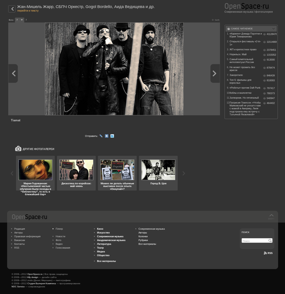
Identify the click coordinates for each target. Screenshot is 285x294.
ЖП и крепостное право (243, 49)
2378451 (271, 50)
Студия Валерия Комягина (41, 283)
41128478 (272, 34)
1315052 (271, 54)
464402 (271, 103)
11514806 (272, 42)
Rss (270, 253)
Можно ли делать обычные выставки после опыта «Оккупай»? (117, 186)
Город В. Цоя (158, 183)
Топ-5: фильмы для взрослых (240, 81)
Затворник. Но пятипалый (244, 97)
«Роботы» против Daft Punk (245, 87)
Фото (58, 240)
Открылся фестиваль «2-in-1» (245, 43)
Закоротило (236, 75)
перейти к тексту (28, 10)
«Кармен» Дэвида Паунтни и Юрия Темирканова (246, 35)
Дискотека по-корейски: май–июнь (76, 184)
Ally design (32, 277)
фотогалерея (264, 11)
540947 (271, 98)
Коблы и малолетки (240, 92)
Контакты (19, 244)
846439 (271, 75)
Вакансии (19, 240)
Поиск (245, 232)
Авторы (18, 232)
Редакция (19, 228)
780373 (271, 93)
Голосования (63, 247)
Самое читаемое (242, 28)
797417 (271, 88)
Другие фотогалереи (38, 149)
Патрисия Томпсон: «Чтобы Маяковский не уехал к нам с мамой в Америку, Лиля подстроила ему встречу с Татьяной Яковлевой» (245, 108)
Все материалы (147, 244)
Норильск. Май (238, 54)
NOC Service (18, 286)
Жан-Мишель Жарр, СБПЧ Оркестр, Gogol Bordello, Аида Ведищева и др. (86, 6)
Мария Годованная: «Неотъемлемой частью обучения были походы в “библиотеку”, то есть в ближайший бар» (35, 188)
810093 (271, 80)
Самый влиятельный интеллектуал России (242, 60)
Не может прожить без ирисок (242, 68)
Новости (60, 236)
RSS (16, 247)
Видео (59, 244)
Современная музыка (238, 11)
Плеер (59, 228)
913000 (271, 59)
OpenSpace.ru (35, 274)
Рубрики (143, 240)
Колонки (143, 236)
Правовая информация (27, 236)
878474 (271, 67)
